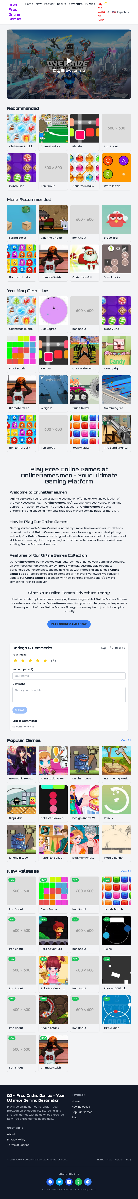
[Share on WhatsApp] (78, 1182)
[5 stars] (45, 661)
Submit (19, 710)
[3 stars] (30, 661)
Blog (74, 1117)
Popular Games (82, 1112)
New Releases (81, 1107)
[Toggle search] (108, 12)
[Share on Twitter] (59, 1182)
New (39, 4)
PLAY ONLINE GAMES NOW (69, 624)
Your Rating (19, 654)
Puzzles (90, 4)
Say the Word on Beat (101, 12)
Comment (18, 684)
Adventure (76, 4)
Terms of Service (18, 1145)
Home (29, 4)
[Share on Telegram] (88, 1182)
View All (126, 740)
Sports (61, 4)
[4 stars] (38, 661)
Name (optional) (22, 669)
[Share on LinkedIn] (69, 1182)
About (11, 1134)
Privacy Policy (16, 1139)
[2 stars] (23, 661)
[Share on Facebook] (50, 1182)
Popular (49, 4)
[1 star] (15, 661)
